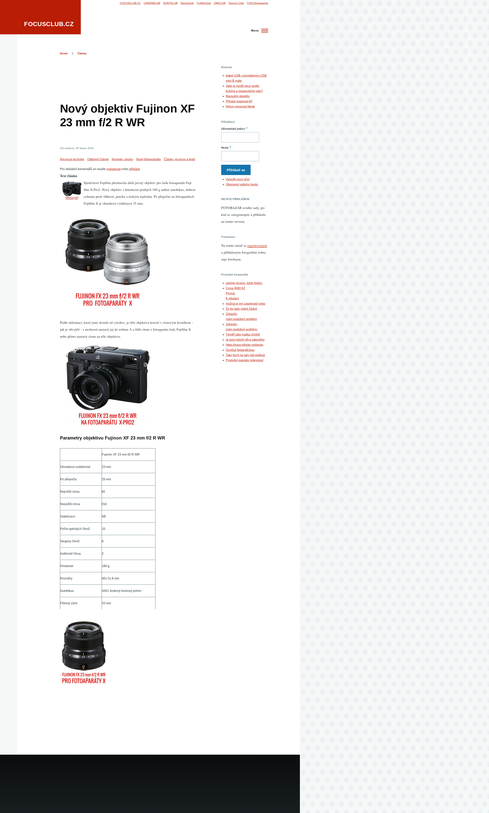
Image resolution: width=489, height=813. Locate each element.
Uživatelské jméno (233, 128)
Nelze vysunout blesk (240, 106)
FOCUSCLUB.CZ (49, 24)
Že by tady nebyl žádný (241, 308)
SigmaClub (187, 3)
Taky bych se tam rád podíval (245, 355)
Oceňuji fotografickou (240, 350)
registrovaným (257, 245)
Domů (64, 53)
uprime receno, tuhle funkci (244, 283)
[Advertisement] (129, 74)
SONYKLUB (170, 3)
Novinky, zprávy (122, 159)
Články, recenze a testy (179, 159)
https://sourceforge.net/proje (244, 344)
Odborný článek (98, 159)
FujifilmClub (204, 3)
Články (82, 53)
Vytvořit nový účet (237, 179)
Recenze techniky (72, 159)
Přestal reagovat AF (239, 101)
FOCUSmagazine (257, 3)
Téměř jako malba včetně (243, 334)
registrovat (114, 169)
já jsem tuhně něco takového (245, 339)
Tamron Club (236, 3)
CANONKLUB (152, 3)
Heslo (225, 147)
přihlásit (134, 169)
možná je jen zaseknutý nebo (245, 303)
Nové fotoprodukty (148, 159)
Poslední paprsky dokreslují (244, 360)
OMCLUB (219, 3)
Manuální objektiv (238, 96)
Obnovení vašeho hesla (242, 184)
